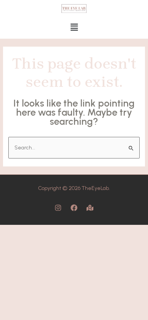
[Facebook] (74, 207)
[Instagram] (58, 207)
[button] (74, 27)
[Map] (90, 207)
